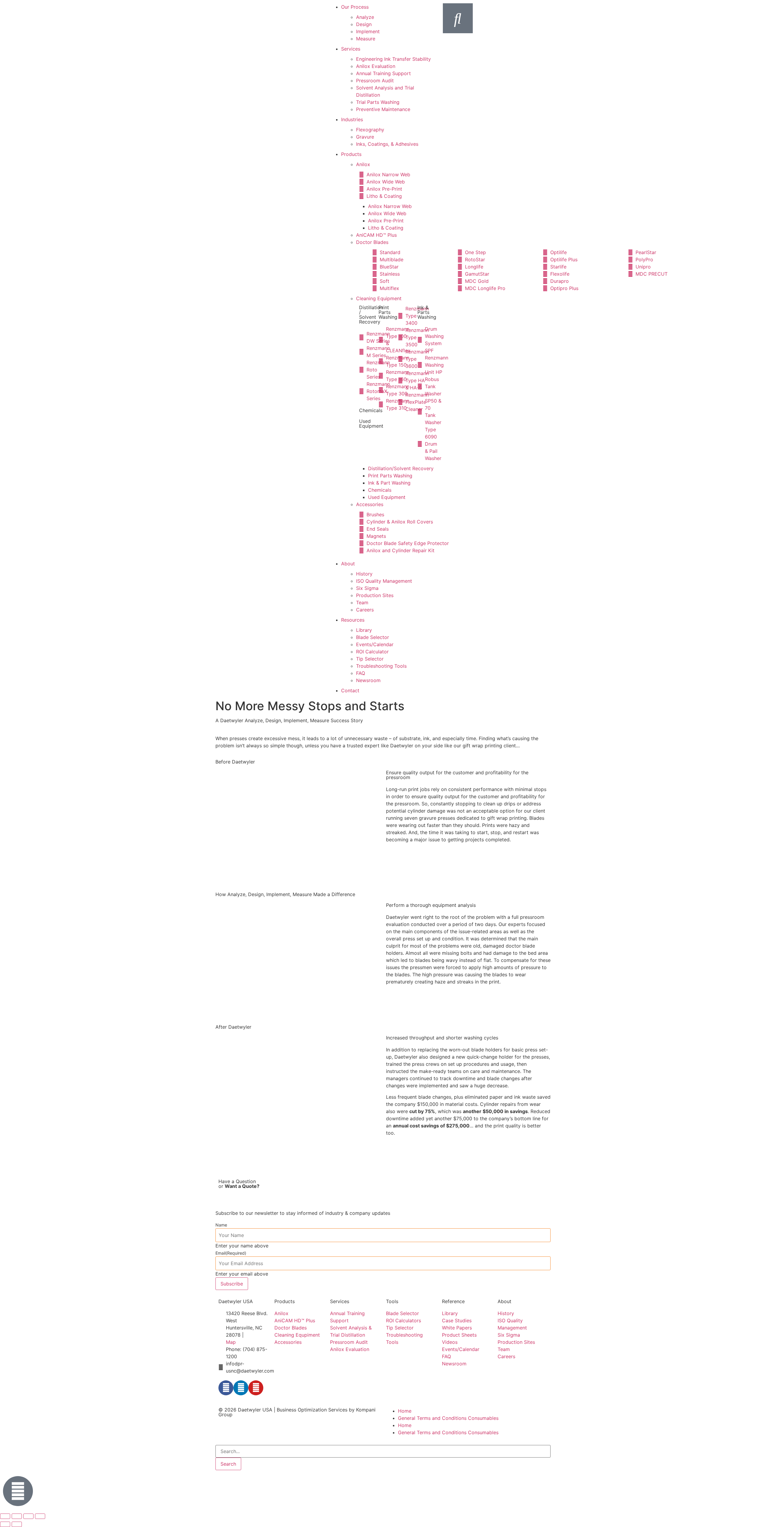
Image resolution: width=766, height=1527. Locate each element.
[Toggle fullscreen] (17, 1516)
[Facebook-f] (225, 1387)
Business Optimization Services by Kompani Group (297, 1412)
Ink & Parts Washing (426, 312)
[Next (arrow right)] (17, 1524)
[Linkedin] (240, 1387)
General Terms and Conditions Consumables (448, 1418)
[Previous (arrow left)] (5, 1524)
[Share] (28, 1516)
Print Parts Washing (388, 312)
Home (404, 1411)
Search (228, 1464)
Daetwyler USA (255, 1410)
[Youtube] (255, 1387)
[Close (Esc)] (40, 1516)
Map (231, 1342)
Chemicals (370, 410)
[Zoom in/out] (5, 1516)
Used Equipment (371, 423)
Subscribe (232, 1284)
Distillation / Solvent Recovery (371, 314)
